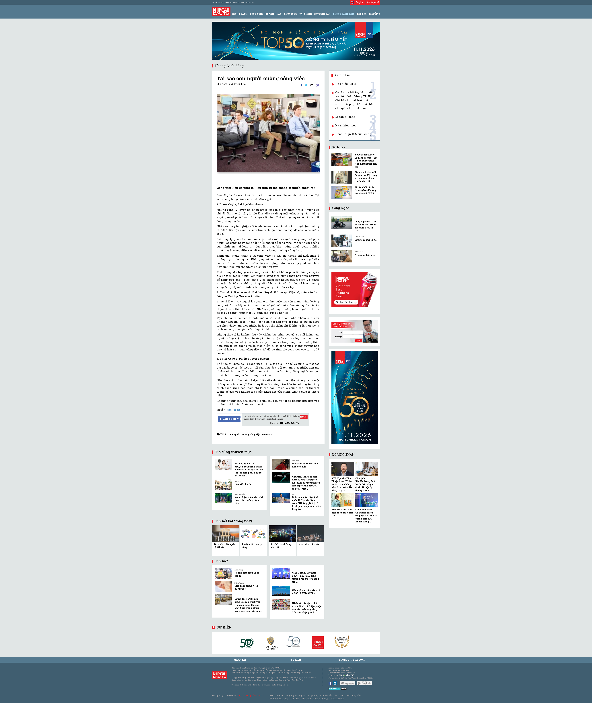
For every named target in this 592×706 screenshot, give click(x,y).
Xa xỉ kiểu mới (345, 125)
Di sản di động (345, 117)
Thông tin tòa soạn (352, 659)
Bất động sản (322, 14)
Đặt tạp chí (373, 2)
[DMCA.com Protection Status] (338, 688)
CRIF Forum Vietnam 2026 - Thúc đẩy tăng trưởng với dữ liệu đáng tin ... (305, 577)
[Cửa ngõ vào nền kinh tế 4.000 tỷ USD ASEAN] (281, 591)
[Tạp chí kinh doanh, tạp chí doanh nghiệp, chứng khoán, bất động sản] (221, 11)
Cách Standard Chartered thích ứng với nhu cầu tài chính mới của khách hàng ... (366, 515)
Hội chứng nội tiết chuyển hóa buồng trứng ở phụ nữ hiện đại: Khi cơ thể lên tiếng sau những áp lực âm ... (248, 469)
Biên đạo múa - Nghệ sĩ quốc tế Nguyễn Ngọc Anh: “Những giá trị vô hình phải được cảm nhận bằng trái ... (306, 503)
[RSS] (311, 85)
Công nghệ (290, 695)
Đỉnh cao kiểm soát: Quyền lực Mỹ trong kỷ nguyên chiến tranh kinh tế (366, 177)
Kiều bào (306, 698)
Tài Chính (305, 14)
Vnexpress (233, 409)
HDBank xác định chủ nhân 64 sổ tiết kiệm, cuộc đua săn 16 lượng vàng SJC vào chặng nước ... (306, 608)
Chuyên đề (290, 14)
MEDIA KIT (240, 659)
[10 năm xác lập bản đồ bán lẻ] (223, 573)
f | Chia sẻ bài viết (230, 418)
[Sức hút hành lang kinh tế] (282, 533)
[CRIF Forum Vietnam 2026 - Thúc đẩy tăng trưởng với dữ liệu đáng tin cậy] (281, 573)
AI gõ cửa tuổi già (365, 254)
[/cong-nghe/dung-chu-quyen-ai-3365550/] (341, 241)
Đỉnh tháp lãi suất (309, 544)
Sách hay (338, 147)
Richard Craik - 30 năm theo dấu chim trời (342, 512)
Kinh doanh (276, 695)
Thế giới (362, 14)
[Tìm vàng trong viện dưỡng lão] (223, 586)
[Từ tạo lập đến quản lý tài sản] (225, 533)
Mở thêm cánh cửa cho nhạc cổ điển (305, 465)
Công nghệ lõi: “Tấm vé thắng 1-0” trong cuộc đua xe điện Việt (366, 226)
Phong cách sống (278, 698)
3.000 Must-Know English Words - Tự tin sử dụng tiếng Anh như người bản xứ (366, 160)
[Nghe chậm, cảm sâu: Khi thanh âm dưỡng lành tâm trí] (223, 498)
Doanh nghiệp (320, 698)
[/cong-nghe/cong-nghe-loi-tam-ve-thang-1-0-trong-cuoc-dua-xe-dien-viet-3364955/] (341, 222)
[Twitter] (306, 85)
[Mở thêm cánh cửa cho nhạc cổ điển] (281, 464)
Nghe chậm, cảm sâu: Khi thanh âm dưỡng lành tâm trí (248, 500)
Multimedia (337, 698)
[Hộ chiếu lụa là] (223, 485)
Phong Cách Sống (343, 14)
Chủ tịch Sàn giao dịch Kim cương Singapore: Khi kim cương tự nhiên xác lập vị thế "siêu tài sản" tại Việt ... (306, 482)
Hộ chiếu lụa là (242, 484)
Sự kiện (224, 627)
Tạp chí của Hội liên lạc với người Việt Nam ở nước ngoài (233, 2)
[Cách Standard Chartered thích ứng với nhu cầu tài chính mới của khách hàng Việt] (366, 500)
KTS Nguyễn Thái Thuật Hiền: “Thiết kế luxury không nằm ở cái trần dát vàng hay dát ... (341, 484)
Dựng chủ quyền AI (366, 239)
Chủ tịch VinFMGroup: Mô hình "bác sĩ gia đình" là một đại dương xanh (365, 484)
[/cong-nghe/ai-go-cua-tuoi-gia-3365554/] (341, 256)
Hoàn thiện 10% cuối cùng (353, 134)
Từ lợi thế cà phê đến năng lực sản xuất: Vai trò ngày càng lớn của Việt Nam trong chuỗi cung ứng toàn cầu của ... (248, 604)
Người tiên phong (308, 695)
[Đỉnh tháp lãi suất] (310, 533)
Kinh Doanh (240, 14)
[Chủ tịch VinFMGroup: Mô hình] (366, 469)
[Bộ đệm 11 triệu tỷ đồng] (253, 533)
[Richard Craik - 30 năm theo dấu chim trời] (342, 500)
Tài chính (339, 695)
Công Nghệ (256, 14)
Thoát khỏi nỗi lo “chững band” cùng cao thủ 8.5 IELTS (365, 190)
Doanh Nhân (273, 14)
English (359, 2)
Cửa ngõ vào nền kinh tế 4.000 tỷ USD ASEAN (306, 592)
